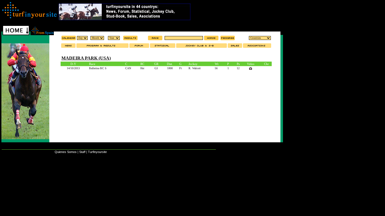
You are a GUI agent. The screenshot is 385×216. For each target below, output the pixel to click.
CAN (128, 68)
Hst (142, 68)
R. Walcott (195, 68)
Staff (82, 152)
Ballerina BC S (98, 68)
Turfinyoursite (97, 152)
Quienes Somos (66, 152)
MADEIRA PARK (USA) (86, 58)
